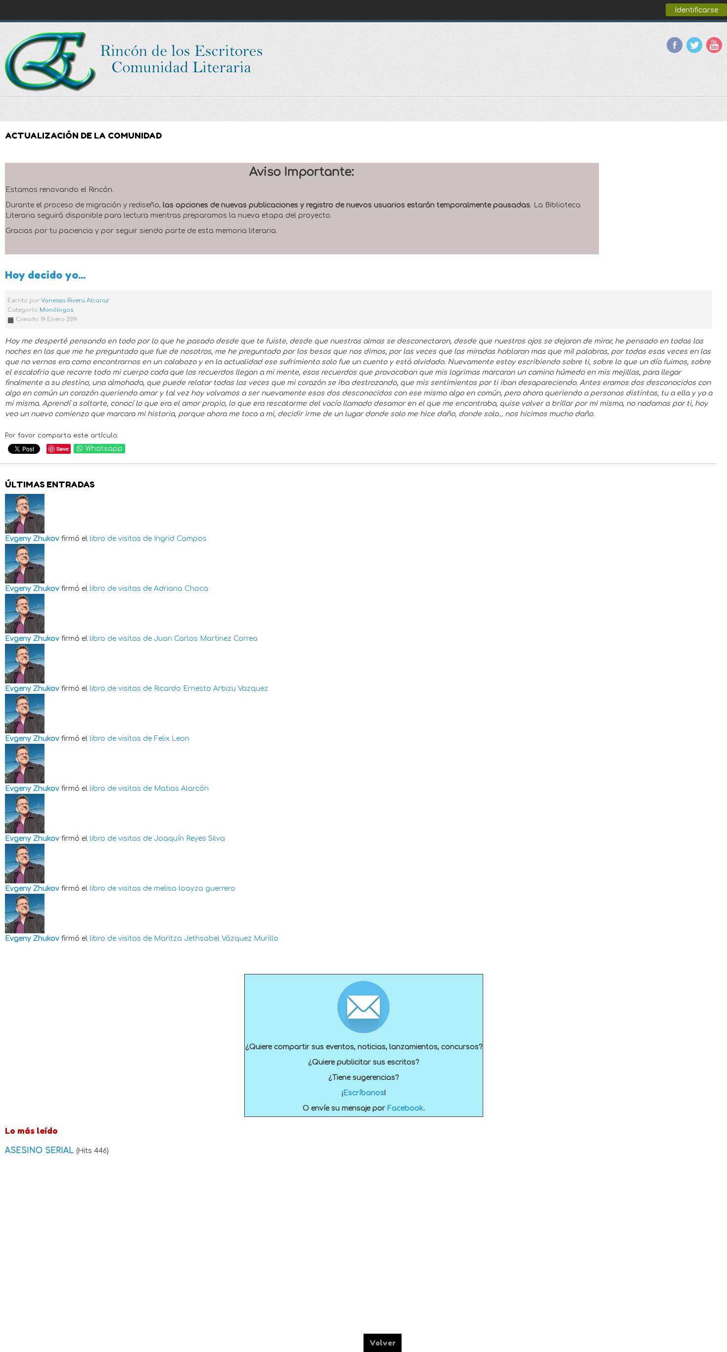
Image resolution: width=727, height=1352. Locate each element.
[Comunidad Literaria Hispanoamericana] (135, 62)
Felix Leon (171, 738)
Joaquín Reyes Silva (189, 838)
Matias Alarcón (181, 788)
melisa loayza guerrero (194, 888)
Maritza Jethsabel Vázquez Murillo (216, 938)
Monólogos (56, 310)
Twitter (694, 45)
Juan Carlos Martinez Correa (206, 638)
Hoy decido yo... (45, 275)
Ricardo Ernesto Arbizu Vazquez (211, 688)
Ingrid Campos (180, 538)
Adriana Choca (181, 588)
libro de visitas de (121, 538)
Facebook (674, 45)
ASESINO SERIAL (40, 1150)
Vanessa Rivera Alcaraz (75, 300)
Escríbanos (363, 1093)
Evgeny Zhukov (32, 538)
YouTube (714, 45)
